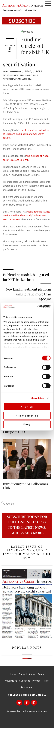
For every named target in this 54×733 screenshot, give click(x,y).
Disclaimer (27, 687)
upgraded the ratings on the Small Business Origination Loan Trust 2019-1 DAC (26, 215)
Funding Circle (29, 75)
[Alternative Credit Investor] (22, 5)
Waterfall (28, 79)
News (28, 71)
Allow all (27, 407)
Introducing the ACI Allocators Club (25, 486)
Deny (26, 424)
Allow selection (27, 415)
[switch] (46, 367)
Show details (37, 398)
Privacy (36, 680)
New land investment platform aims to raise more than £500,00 (28, 294)
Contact (22, 674)
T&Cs (45, 680)
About (32, 674)
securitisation (12, 79)
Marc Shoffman (12, 71)
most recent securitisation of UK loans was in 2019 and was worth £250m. (26, 134)
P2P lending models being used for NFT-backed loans (26, 277)
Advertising (11, 680)
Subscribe (24, 680)
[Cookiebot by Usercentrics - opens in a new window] (38, 307)
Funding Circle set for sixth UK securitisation (26, 52)
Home (13, 674)
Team (41, 674)
